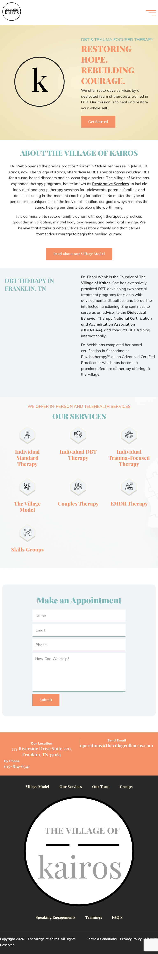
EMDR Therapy (129, 503)
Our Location (41, 743)
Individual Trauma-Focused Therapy (129, 457)
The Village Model (27, 506)
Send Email (116, 740)
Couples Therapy (78, 503)
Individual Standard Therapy (27, 457)
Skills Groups (27, 549)
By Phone (12, 761)
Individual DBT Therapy (78, 454)
